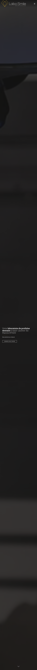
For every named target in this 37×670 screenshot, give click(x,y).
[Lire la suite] (18, 666)
